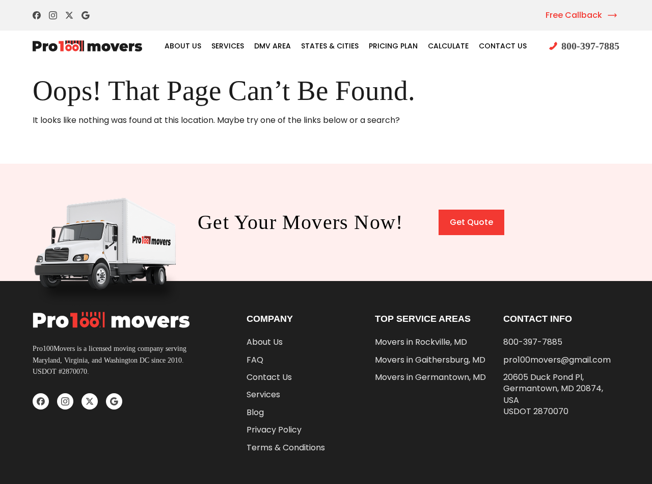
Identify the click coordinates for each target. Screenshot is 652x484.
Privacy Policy (274, 430)
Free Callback (574, 15)
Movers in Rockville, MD (421, 342)
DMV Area (272, 46)
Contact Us (503, 46)
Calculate (448, 46)
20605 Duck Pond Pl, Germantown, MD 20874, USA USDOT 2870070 (553, 394)
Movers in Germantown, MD (430, 377)
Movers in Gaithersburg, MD (430, 360)
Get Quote (471, 222)
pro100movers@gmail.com (557, 360)
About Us (183, 46)
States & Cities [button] (330, 46)
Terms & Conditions (286, 447)
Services (227, 46)
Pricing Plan (393, 46)
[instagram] (53, 15)
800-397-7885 (590, 46)
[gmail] (86, 15)
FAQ (255, 360)
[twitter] (69, 15)
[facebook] (37, 15)
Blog (255, 412)
